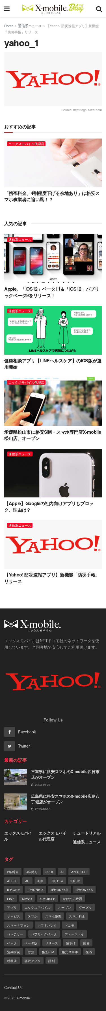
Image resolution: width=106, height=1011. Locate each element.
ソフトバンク (47, 925)
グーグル (85, 907)
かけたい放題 (72, 898)
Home (9, 25)
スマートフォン (18, 925)
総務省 (12, 960)
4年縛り (32, 871)
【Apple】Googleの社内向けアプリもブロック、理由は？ (49, 506)
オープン (64, 907)
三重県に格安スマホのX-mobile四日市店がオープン (65, 774)
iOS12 (75, 880)
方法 (31, 952)
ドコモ (70, 925)
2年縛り (13, 871)
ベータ (12, 943)
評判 (51, 960)
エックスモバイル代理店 (26, 143)
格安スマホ (70, 952)
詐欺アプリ (33, 960)
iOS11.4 (57, 880)
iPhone (13, 889)
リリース (51, 943)
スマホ (33, 916)
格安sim (48, 952)
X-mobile (47, 898)
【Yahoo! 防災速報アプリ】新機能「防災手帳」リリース (52, 577)
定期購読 (13, 952)
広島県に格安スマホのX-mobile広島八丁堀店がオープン (65, 798)
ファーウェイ (74, 934)
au (27, 880)
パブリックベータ (44, 934)
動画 (86, 943)
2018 (49, 871)
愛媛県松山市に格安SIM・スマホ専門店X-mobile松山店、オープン (52, 435)
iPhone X (35, 889)
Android (79, 871)
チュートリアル (87, 833)
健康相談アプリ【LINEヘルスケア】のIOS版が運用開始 (52, 363)
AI (62, 871)
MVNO (27, 898)
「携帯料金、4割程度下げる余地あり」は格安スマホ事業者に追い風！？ (52, 196)
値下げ (71, 943)
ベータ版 (31, 943)
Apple (12, 880)
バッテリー (15, 934)
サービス (13, 916)
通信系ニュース (30, 25)
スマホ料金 (77, 916)
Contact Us (13, 987)
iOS (40, 880)
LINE (10, 898)
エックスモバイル (18, 836)
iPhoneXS (84, 889)
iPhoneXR (59, 889)
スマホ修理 (53, 916)
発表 (89, 952)
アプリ (12, 907)
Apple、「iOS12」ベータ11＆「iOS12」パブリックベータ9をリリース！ (51, 292)
